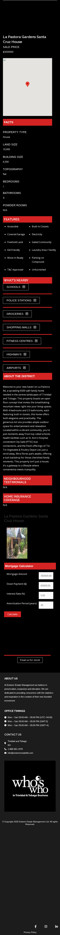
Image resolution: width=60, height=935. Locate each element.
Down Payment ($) (17, 583)
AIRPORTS (14, 367)
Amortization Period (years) (22, 603)
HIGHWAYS (14, 354)
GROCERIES (15, 313)
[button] (5, 24)
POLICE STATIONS (19, 300)
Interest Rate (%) (16, 593)
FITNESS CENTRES (20, 340)
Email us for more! (30, 660)
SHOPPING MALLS (19, 327)
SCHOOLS (13, 286)
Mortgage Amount (17, 574)
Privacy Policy (30, 932)
